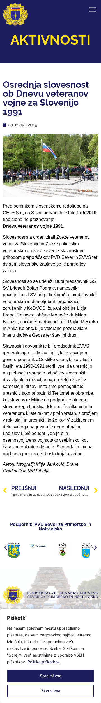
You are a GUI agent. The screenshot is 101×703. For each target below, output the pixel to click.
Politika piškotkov (43, 661)
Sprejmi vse (50, 675)
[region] (50, 656)
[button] (5, 548)
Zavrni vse (50, 690)
